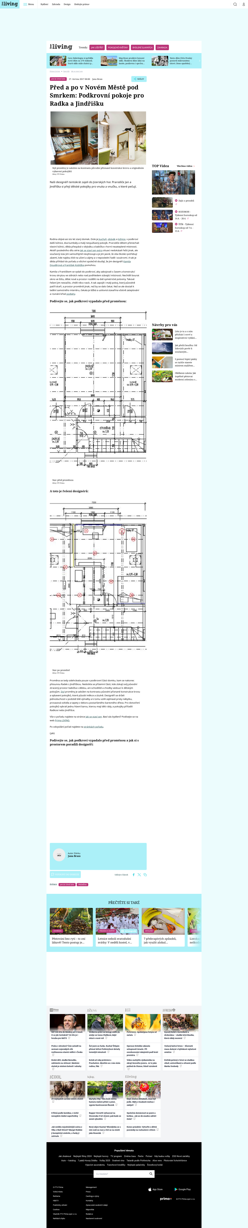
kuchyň (102, 239)
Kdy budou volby (162, 1156)
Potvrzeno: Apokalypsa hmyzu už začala (142, 1033)
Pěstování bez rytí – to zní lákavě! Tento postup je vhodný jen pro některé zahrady (68, 940)
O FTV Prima (58, 1187)
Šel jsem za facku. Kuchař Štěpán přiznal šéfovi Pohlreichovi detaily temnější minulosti (104, 1049)
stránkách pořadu (93, 726)
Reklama (56, 1196)
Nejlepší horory (101, 1156)
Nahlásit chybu (59, 1218)
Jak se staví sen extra (91, 250)
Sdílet (140, 80)
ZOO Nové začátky (181, 1156)
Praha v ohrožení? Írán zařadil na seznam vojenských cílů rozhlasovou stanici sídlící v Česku (67, 1049)
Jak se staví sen (94, 716)
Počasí (149, 1156)
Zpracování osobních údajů (97, 1205)
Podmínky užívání (60, 1205)
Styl (63, 691)
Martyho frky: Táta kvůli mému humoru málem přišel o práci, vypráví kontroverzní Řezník (103, 1102)
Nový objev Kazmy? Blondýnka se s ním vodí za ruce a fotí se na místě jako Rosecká (105, 1130)
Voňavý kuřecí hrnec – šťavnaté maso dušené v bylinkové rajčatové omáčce (180, 1049)
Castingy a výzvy (92, 1196)
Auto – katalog (68, 1160)
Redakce (89, 1214)
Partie (141, 1156)
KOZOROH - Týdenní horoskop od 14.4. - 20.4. (186, 215)
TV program (116, 1156)
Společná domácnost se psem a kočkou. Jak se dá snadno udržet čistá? (141, 1116)
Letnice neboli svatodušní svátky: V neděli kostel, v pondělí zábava (114, 940)
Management (91, 1187)
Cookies (56, 1209)
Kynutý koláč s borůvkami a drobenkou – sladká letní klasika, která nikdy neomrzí (179, 1035)
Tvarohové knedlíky (116, 1165)
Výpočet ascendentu (95, 1165)
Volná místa (58, 1192)
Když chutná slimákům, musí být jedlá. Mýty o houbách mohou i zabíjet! (141, 1102)
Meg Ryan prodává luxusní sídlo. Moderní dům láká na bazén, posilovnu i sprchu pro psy (132, 62)
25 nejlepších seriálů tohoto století (67, 1099)
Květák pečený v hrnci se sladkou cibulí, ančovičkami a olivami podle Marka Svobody (180, 1063)
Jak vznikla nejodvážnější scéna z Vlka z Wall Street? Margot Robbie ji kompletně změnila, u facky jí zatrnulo (66, 1131)
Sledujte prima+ (82, 4)
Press (88, 1192)
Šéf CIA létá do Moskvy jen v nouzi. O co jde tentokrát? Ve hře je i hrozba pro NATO (67, 1035)
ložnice (121, 239)
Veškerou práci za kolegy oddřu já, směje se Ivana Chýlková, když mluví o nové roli (104, 1035)
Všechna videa (185, 166)
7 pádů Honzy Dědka (87, 1160)
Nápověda (90, 1209)
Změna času (130, 1156)
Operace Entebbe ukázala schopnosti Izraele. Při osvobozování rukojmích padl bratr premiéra (142, 1050)
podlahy (70, 293)
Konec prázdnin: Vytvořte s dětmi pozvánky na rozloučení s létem (142, 1128)
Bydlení (44, 4)
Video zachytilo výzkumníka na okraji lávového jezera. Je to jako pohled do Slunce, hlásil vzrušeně (142, 1063)
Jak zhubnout (64, 1156)
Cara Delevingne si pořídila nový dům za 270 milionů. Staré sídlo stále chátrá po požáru (80, 62)
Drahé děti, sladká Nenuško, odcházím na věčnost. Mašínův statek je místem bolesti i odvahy (66, 1063)
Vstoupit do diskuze (67, 874)
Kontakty (89, 1201)
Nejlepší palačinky (136, 1165)
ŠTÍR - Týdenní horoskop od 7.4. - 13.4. (184, 227)
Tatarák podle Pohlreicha (138, 1160)
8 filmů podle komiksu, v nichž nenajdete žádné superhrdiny (65, 1114)
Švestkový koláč (155, 1165)
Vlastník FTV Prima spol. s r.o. (65, 1214)
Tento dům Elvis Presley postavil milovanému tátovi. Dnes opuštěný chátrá (181, 62)
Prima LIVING (62, 720)
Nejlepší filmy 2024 (82, 1156)
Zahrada (56, 4)
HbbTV (56, 1201)
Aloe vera (157, 1160)
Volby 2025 (104, 1160)
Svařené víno (118, 1160)
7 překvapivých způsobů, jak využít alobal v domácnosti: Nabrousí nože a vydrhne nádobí (160, 940)
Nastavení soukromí (94, 1218)
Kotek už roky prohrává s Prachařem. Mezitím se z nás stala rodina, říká (104, 1063)
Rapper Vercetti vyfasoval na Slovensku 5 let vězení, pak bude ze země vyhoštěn (105, 1116)
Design (67, 4)
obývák (112, 239)
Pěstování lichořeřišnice (175, 1160)
